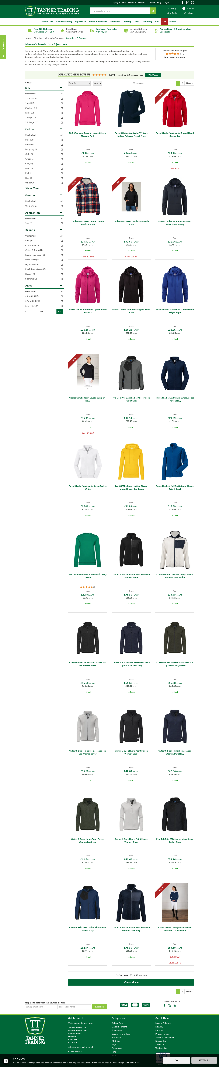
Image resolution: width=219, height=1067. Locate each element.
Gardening (117, 1048)
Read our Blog (188, 2)
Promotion (32, 212)
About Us (159, 1044)
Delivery (159, 1027)
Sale (164, 21)
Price (28, 285)
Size (28, 87)
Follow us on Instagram (192, 2)
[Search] (153, 10)
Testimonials (161, 1048)
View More (131, 982)
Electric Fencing (119, 1027)
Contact (151, 2)
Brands (30, 229)
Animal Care (117, 1023)
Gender (30, 195)
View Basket (172, 13)
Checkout (189, 13)
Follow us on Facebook (183, 2)
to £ (41, 311)
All (61, 93)
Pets (114, 1052)
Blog (159, 2)
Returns (159, 1030)
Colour (30, 129)
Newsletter (160, 1041)
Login (166, 2)
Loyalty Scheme (163, 1023)
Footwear (116, 1037)
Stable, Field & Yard (121, 1034)
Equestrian (117, 1030)
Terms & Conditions (164, 1037)
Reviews (141, 2)
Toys (114, 1044)
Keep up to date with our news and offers (45, 1003)
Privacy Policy (162, 1034)
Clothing (116, 1041)
